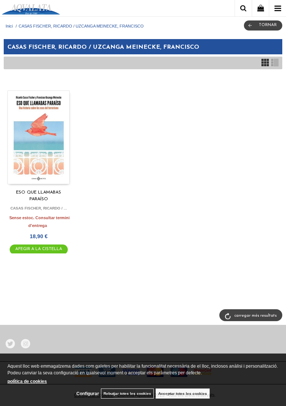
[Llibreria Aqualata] (31, 9)
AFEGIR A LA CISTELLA (38, 249)
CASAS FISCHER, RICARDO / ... (38, 208)
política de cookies (27, 381)
